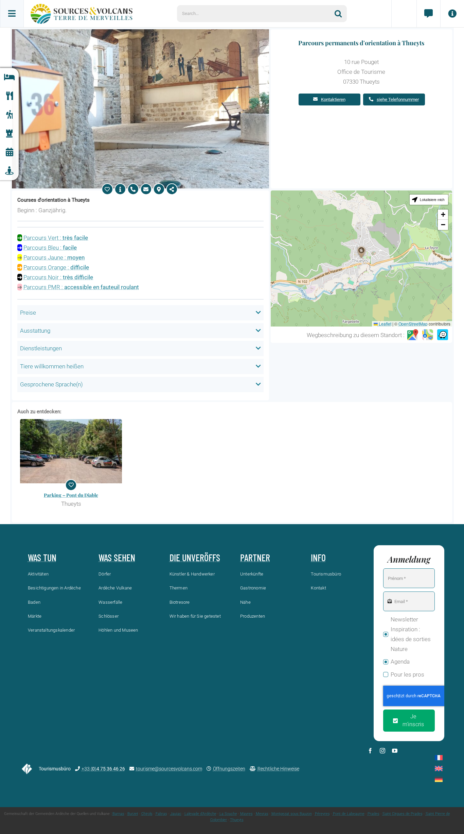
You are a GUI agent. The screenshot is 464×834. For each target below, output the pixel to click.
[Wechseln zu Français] (439, 758)
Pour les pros (407, 674)
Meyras (262, 814)
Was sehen (117, 557)
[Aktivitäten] (9, 114)
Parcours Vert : (55, 237)
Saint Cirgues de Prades (402, 814)
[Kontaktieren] (146, 189)
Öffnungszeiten (229, 768)
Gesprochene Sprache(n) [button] (51, 384)
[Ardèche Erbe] (9, 133)
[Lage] (159, 189)
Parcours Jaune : (54, 257)
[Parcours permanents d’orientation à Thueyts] (140, 32)
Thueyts (237, 820)
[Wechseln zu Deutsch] (439, 779)
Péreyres (322, 814)
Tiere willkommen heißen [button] (52, 366)
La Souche (228, 814)
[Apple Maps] (427, 335)
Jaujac (175, 814)
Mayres (246, 814)
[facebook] (370, 750)
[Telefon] (133, 189)
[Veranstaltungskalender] (9, 152)
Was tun (42, 557)
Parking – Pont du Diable (71, 495)
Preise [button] (28, 312)
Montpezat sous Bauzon (291, 814)
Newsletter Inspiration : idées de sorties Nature (411, 634)
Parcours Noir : (58, 277)
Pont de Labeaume (348, 814)
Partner (255, 557)
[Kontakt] (428, 13)
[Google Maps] (412, 335)
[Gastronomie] (9, 96)
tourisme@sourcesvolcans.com (169, 768)
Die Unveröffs (194, 557)
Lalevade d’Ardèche (200, 814)
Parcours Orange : (56, 267)
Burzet (132, 814)
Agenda (400, 661)
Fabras (161, 814)
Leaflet (384, 324)
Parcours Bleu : (50, 247)
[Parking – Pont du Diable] (71, 451)
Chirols (147, 814)
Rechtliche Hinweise (278, 768)
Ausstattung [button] (35, 330)
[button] (361, 252)
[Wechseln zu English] (439, 768)
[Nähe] (9, 171)
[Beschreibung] (120, 189)
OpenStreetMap (413, 324)
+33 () (103, 768)
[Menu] (12, 13)
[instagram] (382, 750)
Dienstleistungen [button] (41, 348)
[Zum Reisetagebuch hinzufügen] (107, 189)
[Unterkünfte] (9, 77)
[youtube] (394, 750)
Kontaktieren (333, 99)
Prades (373, 814)
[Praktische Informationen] (452, 13)
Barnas (118, 814)
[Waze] (442, 335)
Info (318, 557)
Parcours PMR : (81, 287)
